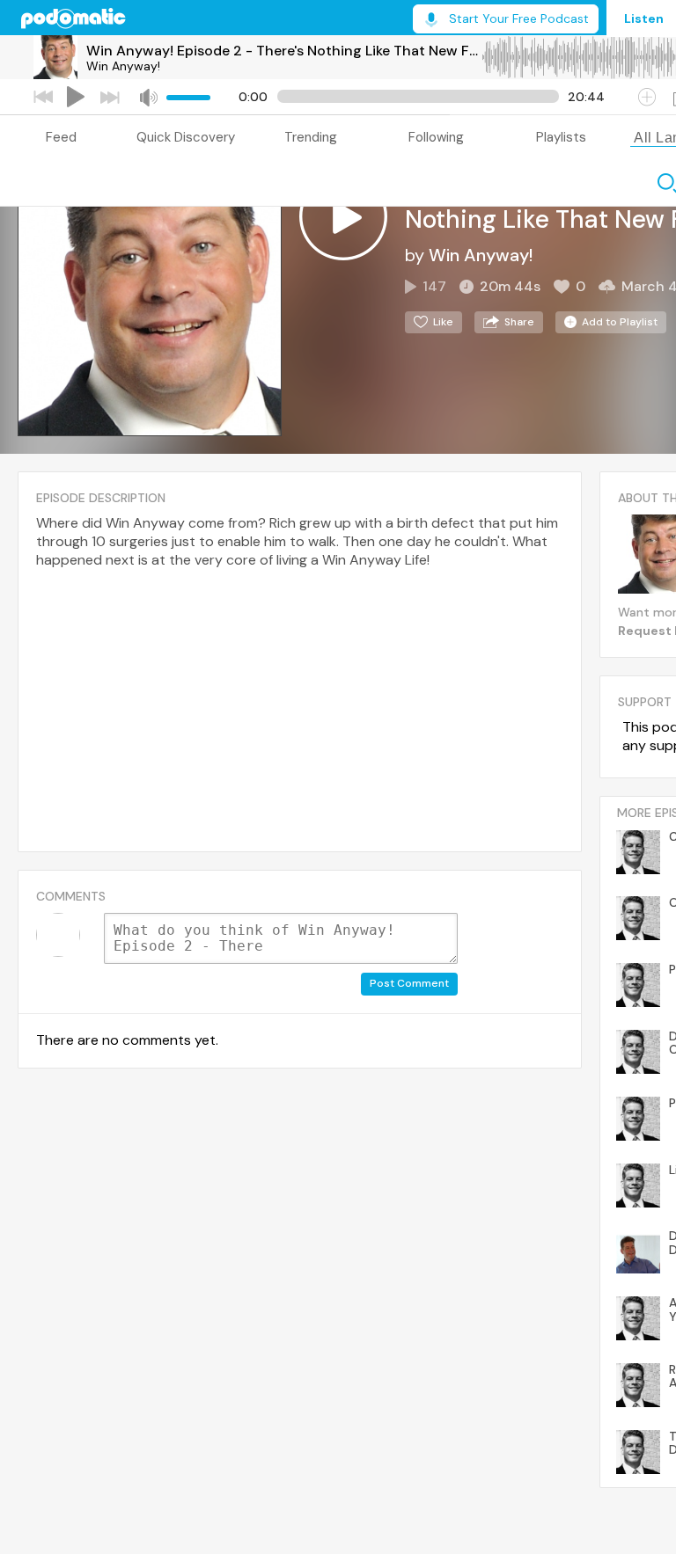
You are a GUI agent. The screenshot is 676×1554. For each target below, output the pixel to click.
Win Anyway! (123, 66)
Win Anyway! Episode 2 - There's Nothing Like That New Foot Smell (283, 50)
